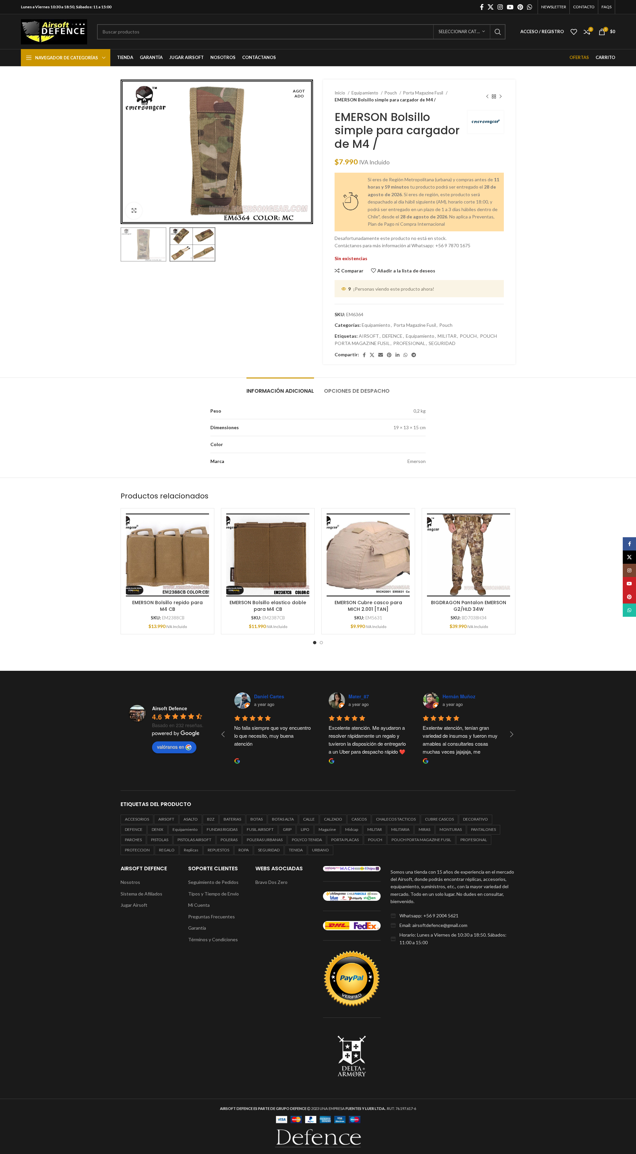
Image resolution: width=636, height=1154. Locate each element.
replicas (191, 849)
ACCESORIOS (137, 819)
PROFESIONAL (409, 343)
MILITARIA (400, 829)
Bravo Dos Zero (271, 882)
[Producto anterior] (487, 96)
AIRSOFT (369, 336)
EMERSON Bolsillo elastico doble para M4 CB (268, 605)
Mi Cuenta (199, 905)
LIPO (305, 829)
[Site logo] (54, 31)
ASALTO (191, 819)
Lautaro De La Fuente (472, 696)
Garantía (197, 928)
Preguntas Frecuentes (211, 916)
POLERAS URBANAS (265, 839)
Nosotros (130, 882)
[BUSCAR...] (497, 31)
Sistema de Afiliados (141, 893)
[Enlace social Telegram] (413, 355)
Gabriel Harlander (278, 696)
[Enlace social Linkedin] (397, 355)
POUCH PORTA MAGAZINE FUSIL (421, 839)
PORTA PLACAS (345, 839)
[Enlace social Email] (380, 355)
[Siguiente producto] (500, 96)
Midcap (351, 829)
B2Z (210, 819)
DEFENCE (392, 336)
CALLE (309, 819)
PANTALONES (483, 829)
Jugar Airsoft (134, 905)
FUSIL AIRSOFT (260, 829)
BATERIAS (232, 819)
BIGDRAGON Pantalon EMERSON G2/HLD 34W (468, 605)
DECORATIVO (475, 819)
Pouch (391, 92)
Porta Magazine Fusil (423, 92)
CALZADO (333, 819)
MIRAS (424, 829)
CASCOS (359, 819)
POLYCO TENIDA (307, 839)
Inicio (340, 92)
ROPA (243, 849)
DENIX (157, 829)
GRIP (287, 829)
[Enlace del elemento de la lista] (453, 915)
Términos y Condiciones (213, 939)
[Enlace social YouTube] (510, 7)
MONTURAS (451, 829)
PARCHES (133, 839)
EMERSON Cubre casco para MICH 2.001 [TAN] (368, 605)
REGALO (167, 849)
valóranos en (170, 746)
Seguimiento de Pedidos (213, 882)
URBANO (320, 849)
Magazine (327, 829)
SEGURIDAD (442, 343)
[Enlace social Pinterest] (520, 7)
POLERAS (229, 839)
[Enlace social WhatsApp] (529, 7)
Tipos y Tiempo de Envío (213, 893)
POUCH (468, 336)
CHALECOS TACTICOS (396, 819)
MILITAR (447, 336)
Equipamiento (365, 92)
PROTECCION (137, 849)
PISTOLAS (159, 839)
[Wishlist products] (573, 31)
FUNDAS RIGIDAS (222, 829)
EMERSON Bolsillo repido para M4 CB (167, 605)
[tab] (280, 387)
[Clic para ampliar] (134, 210)
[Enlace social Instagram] (500, 7)
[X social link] (491, 7)
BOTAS (256, 819)
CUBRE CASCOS (439, 819)
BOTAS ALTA (283, 819)
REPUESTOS (218, 849)
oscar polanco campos (379, 696)
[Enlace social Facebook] (482, 7)
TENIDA (296, 849)
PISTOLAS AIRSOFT (194, 839)
